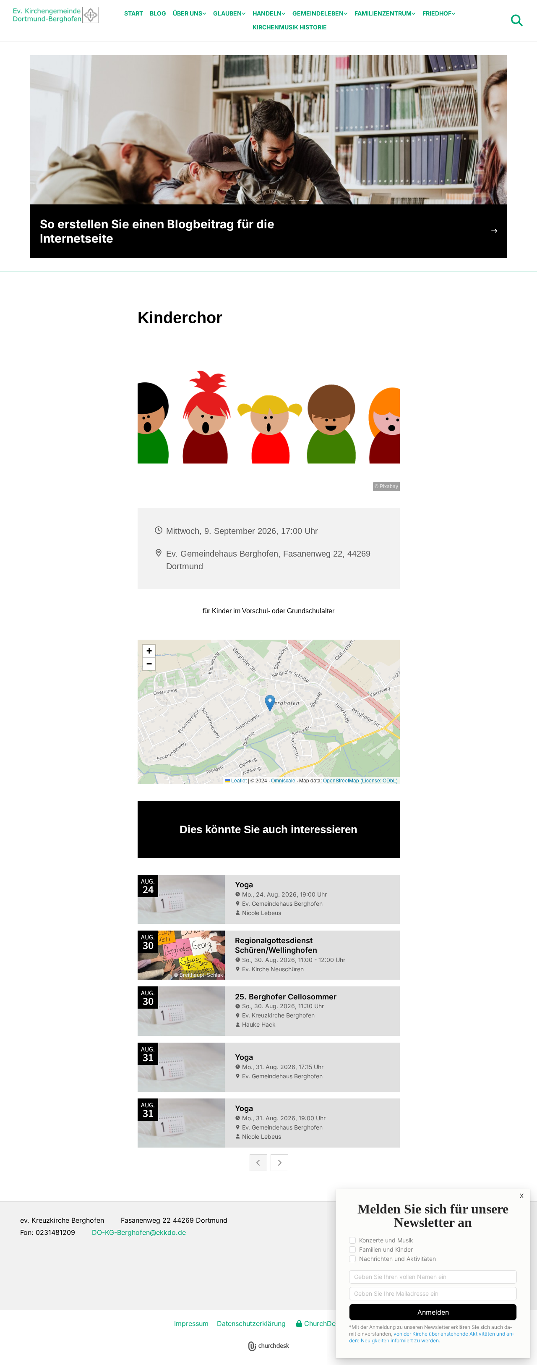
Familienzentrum (383, 13)
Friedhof (436, 13)
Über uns (187, 13)
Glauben (227, 13)
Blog (158, 13)
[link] (189, 14)
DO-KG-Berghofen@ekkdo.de (139, 1232)
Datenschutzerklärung (251, 1323)
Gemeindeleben (318, 13)
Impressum (191, 1323)
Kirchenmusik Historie (290, 27)
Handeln (267, 13)
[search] (517, 20)
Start (133, 13)
